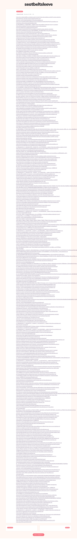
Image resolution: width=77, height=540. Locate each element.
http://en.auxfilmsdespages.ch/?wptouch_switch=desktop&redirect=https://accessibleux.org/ (36, 114)
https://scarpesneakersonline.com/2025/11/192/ (26, 520)
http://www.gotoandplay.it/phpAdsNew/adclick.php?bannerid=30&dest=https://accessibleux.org (37, 202)
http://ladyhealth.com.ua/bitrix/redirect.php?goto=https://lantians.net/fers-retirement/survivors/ (37, 290)
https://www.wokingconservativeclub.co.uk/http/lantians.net (39, 502)
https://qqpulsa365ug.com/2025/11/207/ (46, 520)
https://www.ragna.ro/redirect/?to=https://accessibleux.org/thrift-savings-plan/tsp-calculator (36, 35)
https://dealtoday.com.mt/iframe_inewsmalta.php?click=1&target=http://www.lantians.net (36, 439)
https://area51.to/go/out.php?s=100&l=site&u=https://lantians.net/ (30, 499)
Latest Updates (19, 11)
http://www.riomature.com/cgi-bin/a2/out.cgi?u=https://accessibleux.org (32, 79)
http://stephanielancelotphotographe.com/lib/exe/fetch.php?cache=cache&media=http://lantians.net (38, 430)
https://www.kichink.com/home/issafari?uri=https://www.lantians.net (31, 466)
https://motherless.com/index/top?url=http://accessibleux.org (29, 47)
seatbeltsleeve (39, 4)
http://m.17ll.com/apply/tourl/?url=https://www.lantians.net (42, 296)
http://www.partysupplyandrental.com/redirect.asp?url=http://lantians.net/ (32, 429)
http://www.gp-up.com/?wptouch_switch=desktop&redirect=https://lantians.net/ (34, 465)
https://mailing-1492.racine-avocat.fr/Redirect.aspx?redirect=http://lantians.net (33, 330)
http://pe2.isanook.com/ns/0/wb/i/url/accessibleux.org (27, 75)
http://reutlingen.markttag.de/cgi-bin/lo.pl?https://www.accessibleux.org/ (32, 221)
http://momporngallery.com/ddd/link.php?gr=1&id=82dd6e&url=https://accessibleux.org (35, 81)
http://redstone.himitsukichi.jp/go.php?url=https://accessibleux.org (43, 144)
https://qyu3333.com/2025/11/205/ (23, 522)
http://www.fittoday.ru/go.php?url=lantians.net (42, 260)
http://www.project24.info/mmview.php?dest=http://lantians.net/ (30, 423)
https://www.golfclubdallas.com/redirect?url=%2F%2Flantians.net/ (44, 278)
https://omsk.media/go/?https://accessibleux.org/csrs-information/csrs (31, 26)
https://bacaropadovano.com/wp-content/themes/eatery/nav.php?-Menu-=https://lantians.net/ (37, 311)
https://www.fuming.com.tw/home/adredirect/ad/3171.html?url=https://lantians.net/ (34, 332)
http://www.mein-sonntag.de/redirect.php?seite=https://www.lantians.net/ (32, 280)
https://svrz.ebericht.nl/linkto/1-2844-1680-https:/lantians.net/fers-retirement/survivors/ (35, 351)
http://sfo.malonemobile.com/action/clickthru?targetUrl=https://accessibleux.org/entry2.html (36, 130)
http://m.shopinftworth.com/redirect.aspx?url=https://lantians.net (30, 399)
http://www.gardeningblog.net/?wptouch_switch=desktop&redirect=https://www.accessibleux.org (38, 157)
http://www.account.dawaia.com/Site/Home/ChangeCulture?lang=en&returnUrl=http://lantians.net (38, 469)
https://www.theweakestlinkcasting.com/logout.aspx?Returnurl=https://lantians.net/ (34, 422)
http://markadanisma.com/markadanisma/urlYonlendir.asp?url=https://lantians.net (34, 380)
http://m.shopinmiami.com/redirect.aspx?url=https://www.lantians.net (31, 354)
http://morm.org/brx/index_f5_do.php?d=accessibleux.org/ (28, 73)
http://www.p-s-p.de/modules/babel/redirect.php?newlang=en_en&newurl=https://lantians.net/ (37, 353)
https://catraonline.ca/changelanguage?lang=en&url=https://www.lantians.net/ (33, 303)
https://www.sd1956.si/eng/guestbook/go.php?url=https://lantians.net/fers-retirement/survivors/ (37, 489)
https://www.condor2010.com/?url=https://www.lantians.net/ (29, 511)
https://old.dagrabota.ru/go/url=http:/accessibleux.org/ (28, 159)
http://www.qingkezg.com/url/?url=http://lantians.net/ (27, 427)
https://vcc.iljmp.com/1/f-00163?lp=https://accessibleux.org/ (29, 32)
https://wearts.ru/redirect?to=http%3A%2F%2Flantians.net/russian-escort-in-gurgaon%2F (36, 490)
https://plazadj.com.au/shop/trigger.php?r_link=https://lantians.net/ (30, 320)
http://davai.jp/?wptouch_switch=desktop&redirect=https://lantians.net (32, 308)
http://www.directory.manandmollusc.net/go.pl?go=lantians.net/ (30, 402)
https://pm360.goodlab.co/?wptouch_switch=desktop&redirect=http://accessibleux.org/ (35, 174)
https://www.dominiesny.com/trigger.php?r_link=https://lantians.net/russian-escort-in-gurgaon (37, 350)
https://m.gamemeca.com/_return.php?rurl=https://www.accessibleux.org (32, 41)
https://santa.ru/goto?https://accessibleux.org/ (26, 57)
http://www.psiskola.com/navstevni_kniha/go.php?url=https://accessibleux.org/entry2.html (36, 76)
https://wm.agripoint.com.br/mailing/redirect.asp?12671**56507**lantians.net (33, 401)
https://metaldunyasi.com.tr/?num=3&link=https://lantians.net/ (29, 471)
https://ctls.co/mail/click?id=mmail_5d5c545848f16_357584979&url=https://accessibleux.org (36, 30)
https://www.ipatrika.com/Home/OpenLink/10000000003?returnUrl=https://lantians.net (35, 342)
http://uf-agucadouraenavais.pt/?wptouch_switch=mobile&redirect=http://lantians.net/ (40, 384)
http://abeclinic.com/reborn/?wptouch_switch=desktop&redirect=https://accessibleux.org (35, 82)
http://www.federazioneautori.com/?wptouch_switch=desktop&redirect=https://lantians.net (36, 341)
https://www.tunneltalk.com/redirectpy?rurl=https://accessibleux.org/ (31, 169)
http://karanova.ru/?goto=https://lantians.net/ (26, 417)
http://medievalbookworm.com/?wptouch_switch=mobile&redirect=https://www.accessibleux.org (37, 112)
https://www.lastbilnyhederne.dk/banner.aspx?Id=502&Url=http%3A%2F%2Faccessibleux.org (37, 21)
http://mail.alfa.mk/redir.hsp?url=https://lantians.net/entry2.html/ (30, 432)
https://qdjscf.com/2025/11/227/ (40, 519)
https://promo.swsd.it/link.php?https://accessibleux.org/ (32, 150)
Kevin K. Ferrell (20, 14)
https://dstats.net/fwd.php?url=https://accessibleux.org (28, 100)
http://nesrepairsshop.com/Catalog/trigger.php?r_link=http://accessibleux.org (33, 33)
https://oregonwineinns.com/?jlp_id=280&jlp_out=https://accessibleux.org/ (40, 72)
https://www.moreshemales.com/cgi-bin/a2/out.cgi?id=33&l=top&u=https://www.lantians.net (36, 362)
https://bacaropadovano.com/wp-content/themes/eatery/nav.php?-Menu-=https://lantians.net (36, 505)
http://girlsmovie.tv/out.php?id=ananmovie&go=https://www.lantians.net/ (32, 504)
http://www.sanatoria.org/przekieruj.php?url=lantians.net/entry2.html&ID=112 (33, 309)
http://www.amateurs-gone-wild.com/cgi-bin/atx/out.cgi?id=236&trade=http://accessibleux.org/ (37, 78)
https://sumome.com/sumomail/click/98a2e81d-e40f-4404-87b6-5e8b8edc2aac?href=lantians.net (37, 438)
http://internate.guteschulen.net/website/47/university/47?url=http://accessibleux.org (38, 45)
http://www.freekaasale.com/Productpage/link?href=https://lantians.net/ (32, 407)
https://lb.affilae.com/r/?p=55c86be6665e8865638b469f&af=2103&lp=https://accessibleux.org (37, 187)
